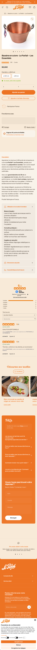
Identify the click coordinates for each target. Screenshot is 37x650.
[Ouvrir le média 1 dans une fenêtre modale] (32, 19)
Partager (6, 127)
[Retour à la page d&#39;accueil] (5, 13)
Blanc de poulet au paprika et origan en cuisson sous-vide (14, 400)
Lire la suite (7, 404)
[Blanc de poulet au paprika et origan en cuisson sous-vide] (15, 386)
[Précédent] (2, 2)
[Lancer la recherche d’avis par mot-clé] (35, 319)
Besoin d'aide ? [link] (31, 127)
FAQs (21, 426)
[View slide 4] (22, 554)
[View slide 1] (15, 554)
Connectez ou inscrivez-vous (15, 134)
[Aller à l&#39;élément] (13, 52)
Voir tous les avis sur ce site (20, 297)
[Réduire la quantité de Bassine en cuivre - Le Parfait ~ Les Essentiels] (3, 87)
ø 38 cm (16, 76)
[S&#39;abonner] (29, 607)
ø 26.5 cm (6, 76)
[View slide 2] (17, 554)
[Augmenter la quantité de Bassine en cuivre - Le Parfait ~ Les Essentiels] (33, 87)
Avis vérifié (7, 327)
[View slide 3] (19, 554)
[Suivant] (34, 2)
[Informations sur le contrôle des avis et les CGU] (27, 294)
